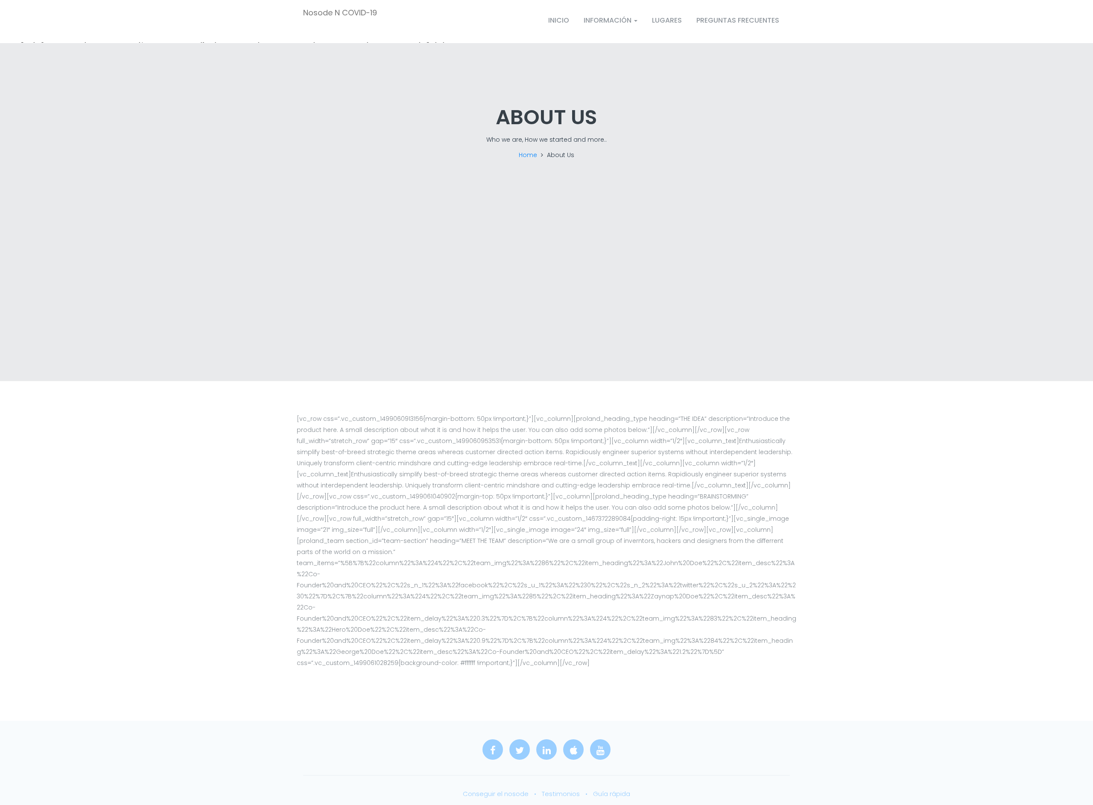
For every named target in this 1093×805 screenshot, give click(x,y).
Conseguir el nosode (496, 793)
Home (528, 155)
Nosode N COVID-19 (340, 13)
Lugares (667, 20)
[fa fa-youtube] (600, 749)
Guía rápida (611, 793)
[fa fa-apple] (573, 749)
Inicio (558, 20)
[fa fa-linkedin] (546, 749)
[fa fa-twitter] (519, 749)
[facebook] (492, 749)
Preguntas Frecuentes (737, 20)
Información (608, 20)
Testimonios (561, 793)
